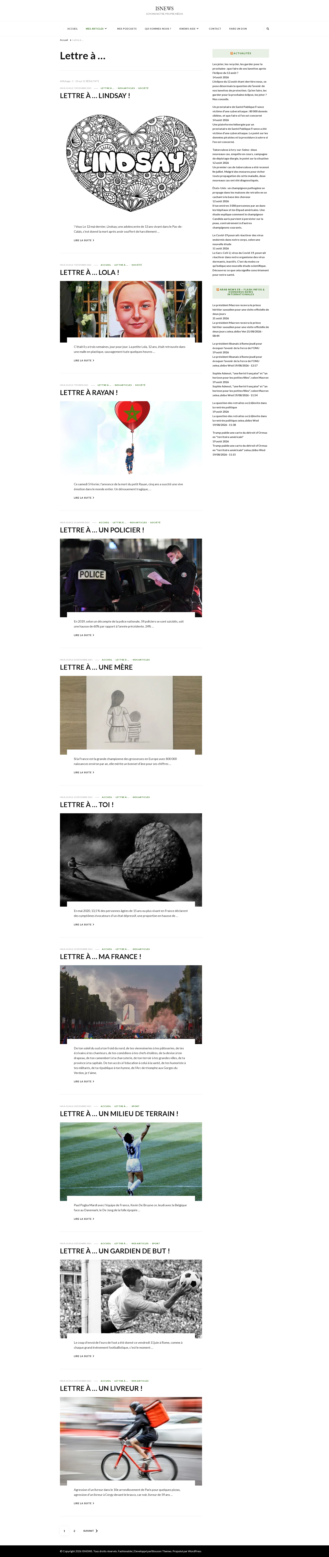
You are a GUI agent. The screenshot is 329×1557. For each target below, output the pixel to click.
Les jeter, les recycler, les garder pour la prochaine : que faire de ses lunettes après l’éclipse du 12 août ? (239, 68)
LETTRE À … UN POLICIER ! (102, 530)
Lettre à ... (107, 88)
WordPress (194, 1551)
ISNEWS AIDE (187, 28)
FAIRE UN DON (238, 28)
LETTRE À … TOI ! (87, 804)
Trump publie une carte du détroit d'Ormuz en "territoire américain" (239, 435)
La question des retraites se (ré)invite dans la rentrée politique (239, 405)
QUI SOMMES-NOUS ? (158, 28)
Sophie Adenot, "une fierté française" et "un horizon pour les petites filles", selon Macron (240, 375)
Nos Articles (126, 88)
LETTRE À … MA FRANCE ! (100, 956)
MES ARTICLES (95, 28)
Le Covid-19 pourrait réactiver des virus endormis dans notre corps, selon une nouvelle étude (237, 239)
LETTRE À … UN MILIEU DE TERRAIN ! (119, 1114)
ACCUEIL (72, 28)
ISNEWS (164, 8)
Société (143, 88)
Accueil (106, 265)
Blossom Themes (161, 1551)
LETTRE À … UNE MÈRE (96, 667)
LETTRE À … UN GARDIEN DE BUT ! (115, 1251)
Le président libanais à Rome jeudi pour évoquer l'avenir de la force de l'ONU (237, 346)
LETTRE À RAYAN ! (89, 392)
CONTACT (215, 28)
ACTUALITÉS (242, 53)
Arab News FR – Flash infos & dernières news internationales (242, 292)
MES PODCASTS (127, 28)
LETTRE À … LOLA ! (89, 272)
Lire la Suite (83, 240)
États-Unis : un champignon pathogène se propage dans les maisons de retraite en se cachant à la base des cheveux (239, 192)
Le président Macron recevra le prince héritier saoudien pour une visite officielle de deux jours (240, 309)
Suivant (88, 1530)
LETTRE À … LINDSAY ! (95, 95)
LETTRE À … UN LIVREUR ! (101, 1388)
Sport (136, 1106)
